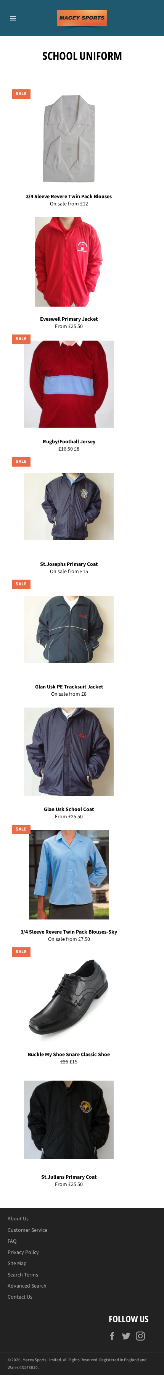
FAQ (12, 1241)
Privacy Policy (23, 1252)
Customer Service (27, 1230)
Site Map (17, 1263)
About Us (18, 1219)
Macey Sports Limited (42, 1360)
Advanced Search (27, 1286)
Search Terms (23, 1275)
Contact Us (20, 1297)
